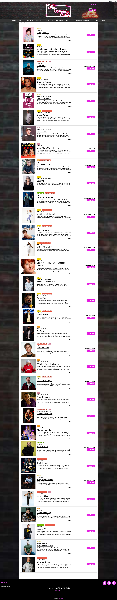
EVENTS (21, 20)
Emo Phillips (42, 495)
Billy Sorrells (42, 314)
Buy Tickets (91, 52)
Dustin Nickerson (44, 413)
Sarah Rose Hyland (46, 213)
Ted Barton (42, 131)
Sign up (110, 1)
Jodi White (42, 180)
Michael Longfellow (46, 281)
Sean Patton (42, 298)
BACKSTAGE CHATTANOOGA (81, 20)
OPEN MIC (68, 20)
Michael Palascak (45, 197)
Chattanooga (58, 590)
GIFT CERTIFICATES (57, 20)
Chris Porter (42, 114)
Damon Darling (44, 512)
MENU (47, 20)
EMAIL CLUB (39, 20)
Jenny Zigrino (43, 32)
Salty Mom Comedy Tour (48, 147)
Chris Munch (43, 462)
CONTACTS (96, 20)
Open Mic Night (44, 98)
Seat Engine (61, 598)
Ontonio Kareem (44, 81)
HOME (14, 20)
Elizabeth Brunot (44, 246)
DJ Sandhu (42, 331)
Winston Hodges (44, 380)
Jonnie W (41, 528)
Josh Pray (41, 65)
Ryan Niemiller (43, 164)
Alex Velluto (42, 446)
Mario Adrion (43, 230)
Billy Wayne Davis (45, 479)
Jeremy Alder (43, 347)
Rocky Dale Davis (45, 545)
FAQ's (103, 20)
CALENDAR (30, 20)
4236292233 (92, 4)
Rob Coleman (43, 397)
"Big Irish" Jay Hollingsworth (50, 364)
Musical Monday (44, 429)
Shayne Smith (43, 561)
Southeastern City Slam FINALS (51, 48)
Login (115, 1)
